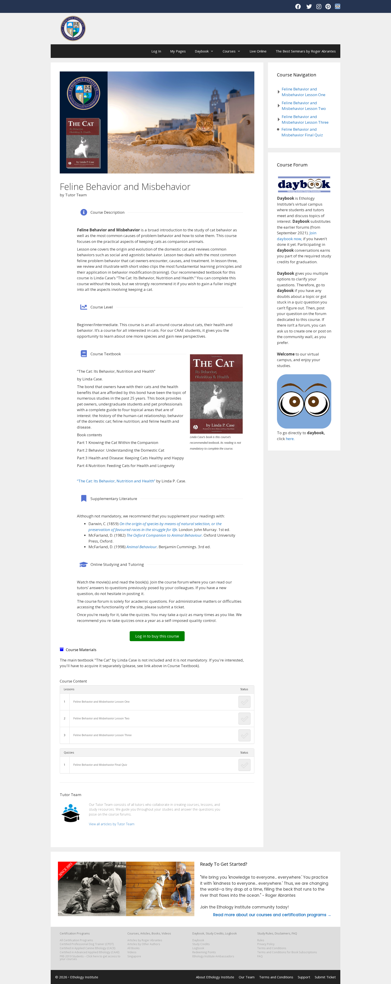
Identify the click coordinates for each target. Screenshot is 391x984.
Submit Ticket (325, 977)
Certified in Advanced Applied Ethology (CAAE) (89, 952)
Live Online (258, 51)
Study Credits (201, 944)
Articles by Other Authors (143, 944)
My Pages (178, 51)
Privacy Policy (265, 944)
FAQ (260, 956)
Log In (156, 51)
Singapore (134, 956)
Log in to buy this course (157, 636)
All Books (133, 948)
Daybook (202, 51)
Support (304, 977)
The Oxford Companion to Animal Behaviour (164, 535)
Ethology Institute (84, 977)
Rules (260, 940)
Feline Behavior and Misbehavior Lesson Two (101, 718)
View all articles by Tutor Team (111, 824)
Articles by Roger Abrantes (144, 940)
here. (290, 438)
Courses (229, 51)
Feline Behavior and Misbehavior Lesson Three (102, 735)
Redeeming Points (204, 952)
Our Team (247, 977)
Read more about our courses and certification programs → (272, 915)
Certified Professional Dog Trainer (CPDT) (87, 944)
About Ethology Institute (215, 977)
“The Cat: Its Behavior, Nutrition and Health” (116, 481)
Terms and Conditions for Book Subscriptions (287, 952)
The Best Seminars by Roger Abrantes (306, 51)
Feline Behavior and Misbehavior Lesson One (101, 701)
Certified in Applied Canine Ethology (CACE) (87, 948)
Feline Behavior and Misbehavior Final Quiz (100, 764)
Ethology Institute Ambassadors (213, 956)
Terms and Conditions (271, 948)
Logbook (198, 948)
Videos (131, 952)
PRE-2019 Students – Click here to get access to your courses (90, 957)
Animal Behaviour (141, 546)
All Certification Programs (76, 940)
